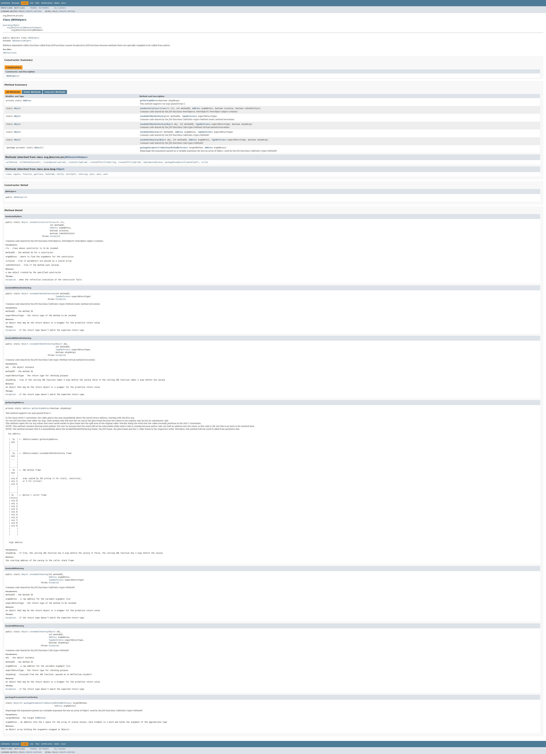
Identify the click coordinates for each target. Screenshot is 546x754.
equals (17, 174)
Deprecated (46, 3)
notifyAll (71, 174)
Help (63, 3)
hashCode (49, 174)
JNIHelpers (33, 38)
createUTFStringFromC (129, 162)
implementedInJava (153, 162)
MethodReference (179, 147)
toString (82, 174)
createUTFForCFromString (103, 162)
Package (15, 3)
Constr (28, 11)
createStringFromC (77, 162)
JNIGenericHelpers (21, 41)
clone (8, 174)
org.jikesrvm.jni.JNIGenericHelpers (24, 27)
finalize (27, 174)
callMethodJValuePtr (30, 162)
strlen (204, 162)
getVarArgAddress (149, 100)
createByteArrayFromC (54, 162)
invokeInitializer (149, 108)
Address (27, 100)
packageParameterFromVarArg (154, 147)
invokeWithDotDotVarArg (152, 116)
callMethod (11, 162)
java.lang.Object (11, 25)
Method (38, 11)
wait (92, 174)
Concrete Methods (55, 92)
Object (17, 108)
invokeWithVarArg (149, 132)
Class (163, 108)
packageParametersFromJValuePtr (182, 162)
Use (31, 3)
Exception (55, 236)
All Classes (60, 8)
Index (57, 3)
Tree (37, 3)
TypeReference (189, 116)
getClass (38, 174)
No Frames (44, 8)
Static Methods (32, 92)
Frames (33, 8)
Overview (5, 3)
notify (60, 174)
